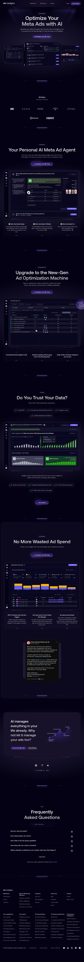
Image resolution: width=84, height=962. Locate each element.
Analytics (5, 902)
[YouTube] (64, 948)
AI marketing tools (24, 940)
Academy (53, 899)
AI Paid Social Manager (41, 928)
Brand (52, 905)
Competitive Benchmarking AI (71, 933)
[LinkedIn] (68, 948)
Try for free (75, 3)
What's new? (70, 899)
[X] (72, 948)
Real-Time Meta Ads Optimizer (72, 924)
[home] (9, 3)
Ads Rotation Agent (8, 920)
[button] (34, 3)
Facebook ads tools (24, 917)
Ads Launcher (7, 917)
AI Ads (5, 899)
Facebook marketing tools (56, 937)
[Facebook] (76, 948)
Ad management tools (9, 937)
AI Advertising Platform (73, 936)
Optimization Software (25, 937)
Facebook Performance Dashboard (73, 927)
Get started (42, 502)
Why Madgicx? (39, 899)
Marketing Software (24, 928)
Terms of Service (55, 948)
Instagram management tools (57, 934)
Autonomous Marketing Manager (41, 926)
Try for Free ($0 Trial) (18, 748)
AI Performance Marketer (42, 920)
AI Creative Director (40, 917)
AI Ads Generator (8, 926)
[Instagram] (80, 948)
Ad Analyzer (6, 931)
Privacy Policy (43, 948)
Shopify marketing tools (57, 926)
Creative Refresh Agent (9, 923)
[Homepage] (8, 890)
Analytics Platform (24, 934)
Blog (52, 896)
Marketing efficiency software (24, 926)
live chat (53, 862)
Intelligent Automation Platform (73, 939)
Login (67, 3)
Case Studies (54, 902)
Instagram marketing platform (56, 923)
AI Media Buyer (23, 920)
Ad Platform (54, 917)
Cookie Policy (33, 948)
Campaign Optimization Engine (73, 921)
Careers (37, 902)
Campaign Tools (23, 931)
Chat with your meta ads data (26, 907)
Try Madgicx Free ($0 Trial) (42, 36)
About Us (37, 896)
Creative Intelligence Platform (24, 923)
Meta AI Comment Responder (40, 931)
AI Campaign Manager (41, 923)
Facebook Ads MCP (24, 898)
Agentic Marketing (24, 901)
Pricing (52, 3)
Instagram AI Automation (57, 928)
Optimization (6, 896)
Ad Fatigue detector (8, 928)
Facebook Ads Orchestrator (55, 931)
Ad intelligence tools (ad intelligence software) (73, 930)
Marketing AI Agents (40, 937)
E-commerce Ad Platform (58, 920)
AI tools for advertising (9, 940)
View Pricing (32, 748)
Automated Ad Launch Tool (9, 934)
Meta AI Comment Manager (40, 934)
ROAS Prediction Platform (71, 919)
